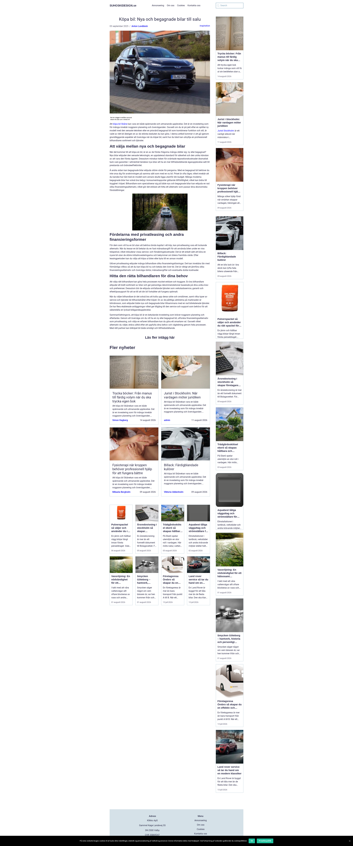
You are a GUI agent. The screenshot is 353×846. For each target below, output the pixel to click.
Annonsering (158, 5)
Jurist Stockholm (225, 130)
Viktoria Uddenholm (173, 492)
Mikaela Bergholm (121, 492)
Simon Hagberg (120, 420)
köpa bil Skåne (120, 124)
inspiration (205, 25)
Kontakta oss (194, 5)
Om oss (170, 5)
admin (167, 420)
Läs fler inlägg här (160, 337)
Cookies (181, 5)
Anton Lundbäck (140, 26)
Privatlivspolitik (265, 841)
